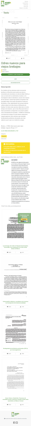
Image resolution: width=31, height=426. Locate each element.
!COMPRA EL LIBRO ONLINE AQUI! (15, 74)
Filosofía (4, 136)
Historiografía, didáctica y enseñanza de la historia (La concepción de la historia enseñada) (15, 302)
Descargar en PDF (15, 82)
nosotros (25, 3)
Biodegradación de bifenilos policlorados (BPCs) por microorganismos (15, 349)
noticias (26, 5)
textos (26, 1)
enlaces (26, 6)
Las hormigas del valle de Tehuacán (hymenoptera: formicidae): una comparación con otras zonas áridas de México (15, 247)
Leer (15, 79)
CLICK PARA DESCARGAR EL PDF (9, 131)
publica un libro (23, 8)
